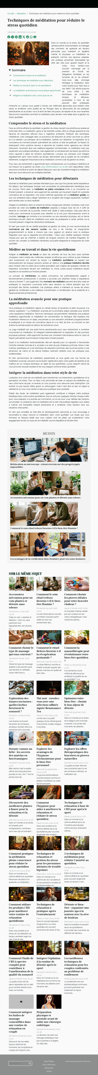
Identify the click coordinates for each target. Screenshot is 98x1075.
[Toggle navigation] (6, 4)
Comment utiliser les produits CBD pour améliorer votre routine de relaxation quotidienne (20, 913)
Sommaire (18, 70)
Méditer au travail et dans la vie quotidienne (32, 85)
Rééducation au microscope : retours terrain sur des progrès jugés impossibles (45, 465)
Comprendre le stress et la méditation (29, 75)
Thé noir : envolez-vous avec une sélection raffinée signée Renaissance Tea (49, 705)
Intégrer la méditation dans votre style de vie (32, 95)
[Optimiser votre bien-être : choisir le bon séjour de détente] (76, 688)
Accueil (10, 13)
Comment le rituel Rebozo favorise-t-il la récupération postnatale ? (49, 652)
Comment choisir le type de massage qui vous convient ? (21, 651)
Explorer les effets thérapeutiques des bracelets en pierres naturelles (76, 753)
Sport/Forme (49, 1061)
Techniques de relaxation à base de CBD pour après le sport (76, 807)
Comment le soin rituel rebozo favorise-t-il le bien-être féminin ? (44, 528)
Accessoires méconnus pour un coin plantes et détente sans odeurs (45, 497)
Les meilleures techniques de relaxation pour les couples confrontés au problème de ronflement (76, 966)
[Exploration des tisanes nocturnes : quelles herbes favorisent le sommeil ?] (21, 688)
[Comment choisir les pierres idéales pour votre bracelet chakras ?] (76, 584)
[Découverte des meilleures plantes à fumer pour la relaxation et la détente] (21, 792)
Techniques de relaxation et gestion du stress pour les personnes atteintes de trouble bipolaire (49, 862)
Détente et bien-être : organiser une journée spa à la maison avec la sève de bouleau (76, 911)
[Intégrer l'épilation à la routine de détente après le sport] (49, 948)
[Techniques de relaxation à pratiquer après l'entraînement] (49, 894)
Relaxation (21, 13)
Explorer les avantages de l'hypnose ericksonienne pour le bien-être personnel (49, 757)
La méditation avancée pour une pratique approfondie (37, 90)
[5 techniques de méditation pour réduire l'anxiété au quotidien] (76, 843)
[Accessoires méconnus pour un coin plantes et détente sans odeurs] (45, 483)
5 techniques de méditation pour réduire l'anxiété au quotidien (76, 858)
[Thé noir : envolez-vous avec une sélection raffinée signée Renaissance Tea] (49, 688)
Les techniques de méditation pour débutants (33, 80)
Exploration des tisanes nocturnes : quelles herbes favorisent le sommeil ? (21, 705)
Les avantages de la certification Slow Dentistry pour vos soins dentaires (47, 558)
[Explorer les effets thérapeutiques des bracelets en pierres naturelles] (76, 738)
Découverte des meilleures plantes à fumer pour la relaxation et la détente (20, 809)
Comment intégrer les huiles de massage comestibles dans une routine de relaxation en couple (20, 1022)
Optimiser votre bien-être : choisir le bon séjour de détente (75, 703)
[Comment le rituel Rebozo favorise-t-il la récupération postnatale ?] (49, 637)
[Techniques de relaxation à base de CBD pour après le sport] (76, 792)
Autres (49, 1071)
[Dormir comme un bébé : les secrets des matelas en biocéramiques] (21, 738)
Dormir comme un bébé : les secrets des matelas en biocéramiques (20, 753)
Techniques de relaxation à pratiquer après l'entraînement (46, 909)
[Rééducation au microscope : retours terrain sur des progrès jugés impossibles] (49, 450)
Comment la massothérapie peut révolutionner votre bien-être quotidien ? (76, 654)
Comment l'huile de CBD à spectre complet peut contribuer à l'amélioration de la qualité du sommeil (21, 966)
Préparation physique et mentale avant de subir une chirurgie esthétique (49, 1018)
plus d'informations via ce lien (54, 167)
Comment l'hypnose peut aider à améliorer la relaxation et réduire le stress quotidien (49, 811)
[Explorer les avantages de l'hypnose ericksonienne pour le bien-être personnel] (49, 738)
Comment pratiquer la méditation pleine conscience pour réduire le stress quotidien (21, 860)
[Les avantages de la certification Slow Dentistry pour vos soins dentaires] (47, 544)
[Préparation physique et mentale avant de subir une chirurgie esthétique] (49, 1001)
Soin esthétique (49, 1064)
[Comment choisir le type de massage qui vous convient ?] (21, 637)
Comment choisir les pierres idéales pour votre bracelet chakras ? (76, 599)
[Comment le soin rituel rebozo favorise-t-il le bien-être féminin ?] (44, 514)
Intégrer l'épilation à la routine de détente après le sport (48, 963)
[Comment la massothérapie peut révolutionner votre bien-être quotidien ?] (76, 637)
